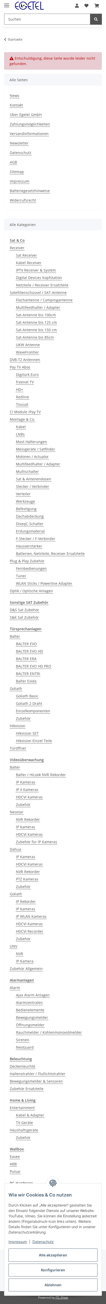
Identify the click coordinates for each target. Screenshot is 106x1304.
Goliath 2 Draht (29, 703)
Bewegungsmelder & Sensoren (36, 1081)
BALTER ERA (26, 658)
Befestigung (26, 508)
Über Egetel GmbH (26, 114)
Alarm (15, 987)
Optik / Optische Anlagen (31, 590)
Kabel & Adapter (30, 1115)
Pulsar (15, 1171)
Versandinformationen (29, 133)
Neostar (16, 812)
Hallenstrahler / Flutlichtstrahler (37, 1073)
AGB (13, 162)
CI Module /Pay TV (25, 411)
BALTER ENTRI (28, 673)
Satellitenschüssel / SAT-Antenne (38, 292)
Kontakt (16, 105)
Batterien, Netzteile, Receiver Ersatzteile (50, 553)
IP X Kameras (27, 789)
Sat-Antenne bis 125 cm (36, 322)
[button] (77, 6)
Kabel (21, 426)
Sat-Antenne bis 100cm (36, 314)
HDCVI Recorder (29, 931)
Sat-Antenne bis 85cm (35, 337)
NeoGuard (25, 1047)
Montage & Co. (22, 419)
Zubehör (23, 718)
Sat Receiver (26, 255)
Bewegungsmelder (32, 1017)
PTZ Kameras (27, 879)
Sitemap (17, 171)
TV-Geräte (24, 1122)
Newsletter (19, 143)
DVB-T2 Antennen (25, 359)
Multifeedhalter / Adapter (38, 307)
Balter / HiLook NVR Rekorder (41, 774)
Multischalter (27, 471)
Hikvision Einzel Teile (34, 740)
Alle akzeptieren (53, 1255)
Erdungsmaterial (30, 531)
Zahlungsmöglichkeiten (30, 124)
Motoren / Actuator (32, 456)
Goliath (16, 688)
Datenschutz (43, 1241)
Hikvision (17, 725)
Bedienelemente (30, 1010)
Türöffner (18, 748)
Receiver (17, 247)
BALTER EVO (26, 643)
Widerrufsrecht (23, 200)
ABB (13, 1164)
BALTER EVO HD (29, 651)
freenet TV (25, 382)
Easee (15, 1156)
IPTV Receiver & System (36, 270)
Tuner (21, 575)
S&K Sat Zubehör (24, 617)
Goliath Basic (27, 696)
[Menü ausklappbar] (6, 3)
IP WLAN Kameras (31, 916)
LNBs (20, 434)
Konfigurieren (53, 1270)
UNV (13, 946)
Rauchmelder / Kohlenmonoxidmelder (49, 1032)
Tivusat (22, 404)
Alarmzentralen (29, 1002)
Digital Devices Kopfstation (39, 277)
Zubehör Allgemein (26, 968)
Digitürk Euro (27, 374)
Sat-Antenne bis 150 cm (36, 329)
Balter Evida (26, 681)
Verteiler (23, 493)
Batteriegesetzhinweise (30, 190)
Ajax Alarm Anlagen (33, 995)
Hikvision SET (27, 733)
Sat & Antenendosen (33, 478)
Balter (15, 636)
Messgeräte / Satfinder (35, 449)
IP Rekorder (26, 901)
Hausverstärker (29, 546)
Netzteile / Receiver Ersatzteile (42, 285)
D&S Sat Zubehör (24, 609)
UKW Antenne (28, 344)
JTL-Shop (62, 1297)
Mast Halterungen (31, 441)
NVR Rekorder (28, 819)
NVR (19, 953)
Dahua (15, 849)
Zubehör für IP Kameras (36, 841)
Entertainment (22, 1107)
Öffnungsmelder (30, 1024)
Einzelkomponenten (33, 710)
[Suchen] (96, 19)
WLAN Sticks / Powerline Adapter (44, 583)
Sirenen (22, 1039)
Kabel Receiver (28, 262)
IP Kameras (25, 782)
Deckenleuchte (22, 1066)
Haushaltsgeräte (24, 1130)
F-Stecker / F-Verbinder (35, 538)
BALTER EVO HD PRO (33, 666)
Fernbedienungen (31, 568)
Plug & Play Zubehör (27, 561)
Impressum (17, 1241)
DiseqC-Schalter (29, 523)
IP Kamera (24, 961)
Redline (22, 396)
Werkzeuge (25, 501)
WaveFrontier (27, 352)
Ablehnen (53, 1285)
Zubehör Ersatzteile (26, 1088)
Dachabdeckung (30, 516)
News (14, 95)
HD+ (19, 389)
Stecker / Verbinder (32, 486)
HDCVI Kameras (29, 797)
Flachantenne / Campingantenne (44, 300)
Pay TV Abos (20, 367)
